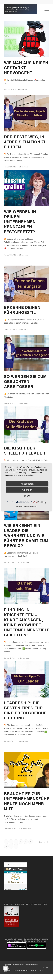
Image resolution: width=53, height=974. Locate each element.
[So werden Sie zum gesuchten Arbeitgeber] (26, 353)
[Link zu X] (43, 967)
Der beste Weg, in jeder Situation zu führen (25, 142)
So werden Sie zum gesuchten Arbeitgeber (25, 381)
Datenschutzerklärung (30, 506)
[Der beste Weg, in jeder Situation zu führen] (26, 113)
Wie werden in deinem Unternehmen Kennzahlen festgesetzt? (20, 221)
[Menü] (45, 9)
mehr (27, 495)
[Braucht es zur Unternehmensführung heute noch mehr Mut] (26, 770)
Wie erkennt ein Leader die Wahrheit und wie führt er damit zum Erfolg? (26, 535)
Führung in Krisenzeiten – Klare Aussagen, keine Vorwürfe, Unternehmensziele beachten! (27, 622)
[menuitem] (45, 9)
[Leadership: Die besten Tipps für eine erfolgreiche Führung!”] (26, 679)
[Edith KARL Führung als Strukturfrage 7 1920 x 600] (22, 9)
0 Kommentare (22, 89)
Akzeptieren (27, 483)
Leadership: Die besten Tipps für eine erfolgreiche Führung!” (25, 710)
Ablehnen (27, 489)
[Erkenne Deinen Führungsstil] (26, 284)
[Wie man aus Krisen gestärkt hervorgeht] (26, 39)
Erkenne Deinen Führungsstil (22, 309)
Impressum (19, 506)
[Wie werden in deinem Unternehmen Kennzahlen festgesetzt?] (26, 188)
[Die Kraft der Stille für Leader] (26, 424)
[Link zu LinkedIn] (47, 967)
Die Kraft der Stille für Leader (24, 450)
